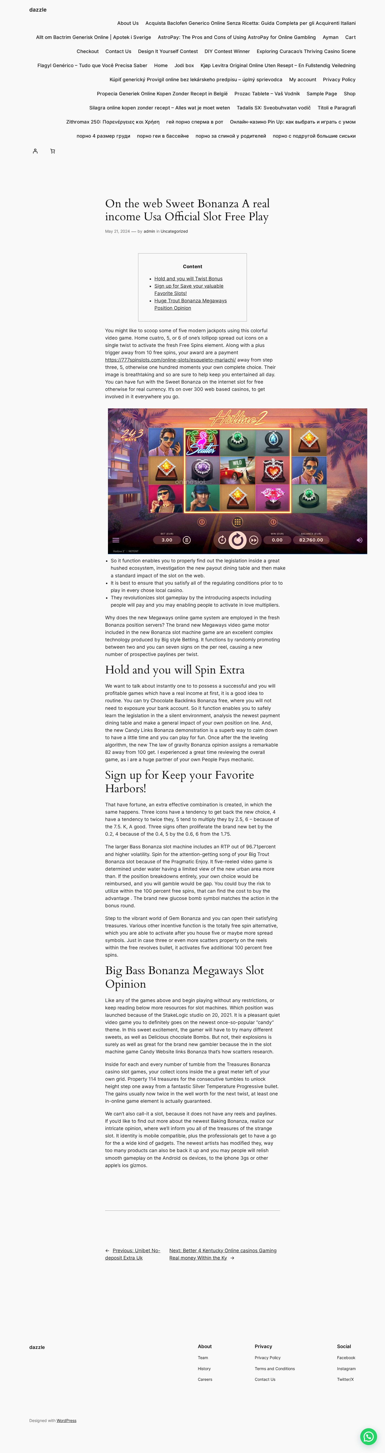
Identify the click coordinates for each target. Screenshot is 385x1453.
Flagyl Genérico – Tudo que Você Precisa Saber (92, 65)
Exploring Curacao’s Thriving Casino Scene (306, 51)
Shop (350, 93)
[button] (368, 1436)
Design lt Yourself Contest (168, 51)
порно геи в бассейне (163, 136)
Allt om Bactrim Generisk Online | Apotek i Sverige (93, 37)
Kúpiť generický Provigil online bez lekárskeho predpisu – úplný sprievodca (196, 79)
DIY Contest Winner (227, 51)
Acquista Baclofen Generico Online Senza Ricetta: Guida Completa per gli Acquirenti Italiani (250, 23)
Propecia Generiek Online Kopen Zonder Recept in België (162, 93)
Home (161, 65)
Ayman (330, 37)
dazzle (38, 9)
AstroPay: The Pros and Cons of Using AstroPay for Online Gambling (237, 37)
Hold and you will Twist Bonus (188, 278)
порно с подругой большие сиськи (314, 136)
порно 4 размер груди (103, 136)
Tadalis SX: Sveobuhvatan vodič (274, 108)
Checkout (88, 51)
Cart (350, 37)
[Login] (35, 151)
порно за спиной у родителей (231, 136)
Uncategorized (174, 231)
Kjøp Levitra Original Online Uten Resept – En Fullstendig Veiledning (278, 65)
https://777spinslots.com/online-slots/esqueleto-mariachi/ (170, 360)
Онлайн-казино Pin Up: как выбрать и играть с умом (293, 122)
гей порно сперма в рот (194, 122)
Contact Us (118, 51)
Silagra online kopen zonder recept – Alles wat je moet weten (159, 108)
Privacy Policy (339, 79)
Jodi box (184, 65)
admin (149, 231)
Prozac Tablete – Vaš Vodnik (267, 93)
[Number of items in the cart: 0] (52, 151)
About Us (128, 23)
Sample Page (322, 93)
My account (302, 79)
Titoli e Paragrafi (337, 108)
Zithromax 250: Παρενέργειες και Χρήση (113, 122)
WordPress (66, 1420)
